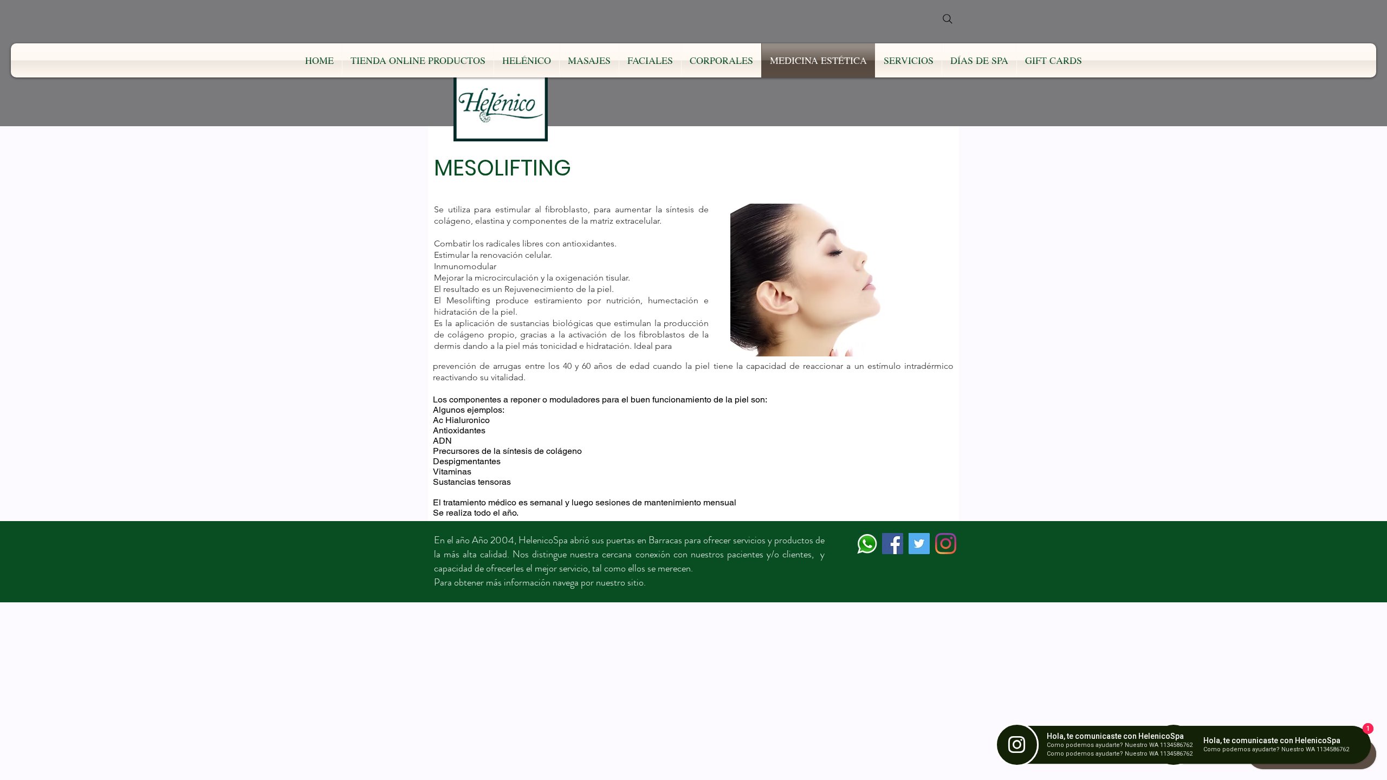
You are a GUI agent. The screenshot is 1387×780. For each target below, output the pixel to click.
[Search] (947, 19)
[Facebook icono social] (892, 543)
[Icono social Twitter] (919, 543)
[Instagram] (945, 543)
